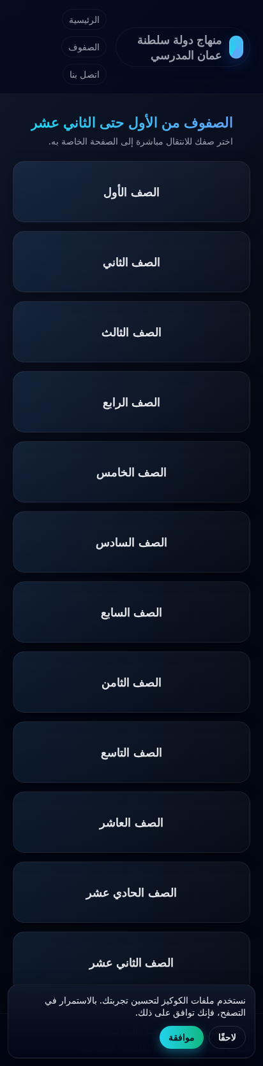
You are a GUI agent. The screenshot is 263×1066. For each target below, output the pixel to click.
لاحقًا (227, 1037)
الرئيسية (84, 19)
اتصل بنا (85, 74)
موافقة (182, 1037)
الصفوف (84, 47)
